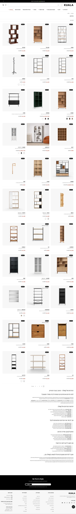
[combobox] (35, 5)
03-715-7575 (9, 495)
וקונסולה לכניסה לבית (50, 457)
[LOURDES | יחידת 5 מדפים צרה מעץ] (62, 234)
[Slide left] (72, 1)
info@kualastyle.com (7, 497)
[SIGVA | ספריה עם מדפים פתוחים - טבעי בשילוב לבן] (45, 219)
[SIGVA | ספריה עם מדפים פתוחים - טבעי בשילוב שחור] (48, 219)
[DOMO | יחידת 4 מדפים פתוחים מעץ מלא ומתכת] (62, 34)
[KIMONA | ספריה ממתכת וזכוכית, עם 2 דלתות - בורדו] (45, 119)
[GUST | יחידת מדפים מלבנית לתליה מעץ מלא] (62, 134)
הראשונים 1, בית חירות (9, 508)
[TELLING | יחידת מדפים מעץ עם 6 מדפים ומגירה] (38, 34)
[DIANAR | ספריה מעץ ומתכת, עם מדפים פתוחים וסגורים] (62, 168)
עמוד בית (72, 13)
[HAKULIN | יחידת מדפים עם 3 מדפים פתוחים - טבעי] (21, 315)
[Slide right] (3, 1)
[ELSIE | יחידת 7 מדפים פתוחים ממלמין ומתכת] (38, 66)
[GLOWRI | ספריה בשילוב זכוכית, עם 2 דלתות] (38, 265)
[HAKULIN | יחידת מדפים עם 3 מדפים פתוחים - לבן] (24, 315)
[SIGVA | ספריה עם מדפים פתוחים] (38, 200)
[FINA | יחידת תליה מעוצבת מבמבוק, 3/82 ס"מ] (14, 168)
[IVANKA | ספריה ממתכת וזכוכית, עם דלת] (62, 297)
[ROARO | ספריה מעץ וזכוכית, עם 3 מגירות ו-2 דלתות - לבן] (24, 153)
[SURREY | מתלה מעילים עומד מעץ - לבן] (21, 85)
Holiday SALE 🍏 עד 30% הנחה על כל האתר (38, 1)
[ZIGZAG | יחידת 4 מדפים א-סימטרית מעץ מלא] (14, 34)
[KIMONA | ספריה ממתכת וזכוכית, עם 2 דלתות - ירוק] (48, 119)
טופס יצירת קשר (8, 499)
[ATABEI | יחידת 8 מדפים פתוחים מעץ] (62, 100)
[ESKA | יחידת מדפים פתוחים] (38, 362)
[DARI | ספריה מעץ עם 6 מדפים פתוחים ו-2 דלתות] (62, 265)
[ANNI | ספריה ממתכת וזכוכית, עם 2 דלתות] (14, 265)
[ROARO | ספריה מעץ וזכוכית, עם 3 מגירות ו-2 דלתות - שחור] (21, 153)
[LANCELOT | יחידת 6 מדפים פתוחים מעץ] (38, 134)
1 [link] (43, 386)
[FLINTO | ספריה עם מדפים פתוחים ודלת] (14, 200)
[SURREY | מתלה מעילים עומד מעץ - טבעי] (19, 85)
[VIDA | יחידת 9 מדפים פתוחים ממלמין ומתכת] (62, 66)
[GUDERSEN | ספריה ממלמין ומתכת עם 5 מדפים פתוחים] (38, 297)
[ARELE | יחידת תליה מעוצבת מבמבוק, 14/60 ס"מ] (62, 200)
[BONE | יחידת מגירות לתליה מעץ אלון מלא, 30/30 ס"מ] (38, 331)
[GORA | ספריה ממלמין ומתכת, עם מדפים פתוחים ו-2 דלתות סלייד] (14, 100)
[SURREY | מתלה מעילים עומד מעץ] (14, 66)
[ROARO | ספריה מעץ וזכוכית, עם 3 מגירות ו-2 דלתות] (14, 134)
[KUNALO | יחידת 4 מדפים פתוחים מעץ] (14, 234)
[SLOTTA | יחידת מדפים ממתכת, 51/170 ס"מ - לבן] (21, 381)
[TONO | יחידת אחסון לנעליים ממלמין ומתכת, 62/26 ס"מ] (62, 331)
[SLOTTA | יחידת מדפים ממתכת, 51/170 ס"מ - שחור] (24, 381)
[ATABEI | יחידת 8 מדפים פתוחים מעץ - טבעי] (72, 119)
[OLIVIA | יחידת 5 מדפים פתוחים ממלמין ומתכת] (14, 331)
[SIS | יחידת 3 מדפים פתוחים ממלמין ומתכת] (38, 234)
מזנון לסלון (55, 457)
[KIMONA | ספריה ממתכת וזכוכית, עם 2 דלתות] (38, 100)
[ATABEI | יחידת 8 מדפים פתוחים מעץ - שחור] (67, 119)
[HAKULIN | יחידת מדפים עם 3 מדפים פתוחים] (14, 297)
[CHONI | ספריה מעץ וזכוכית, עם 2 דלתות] (38, 168)
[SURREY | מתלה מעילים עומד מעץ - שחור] (24, 85)
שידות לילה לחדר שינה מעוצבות (61, 457)
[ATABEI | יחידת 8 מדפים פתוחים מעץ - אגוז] (70, 119)
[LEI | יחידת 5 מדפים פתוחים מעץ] (62, 362)
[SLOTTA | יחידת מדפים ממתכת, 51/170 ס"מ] (14, 362)
